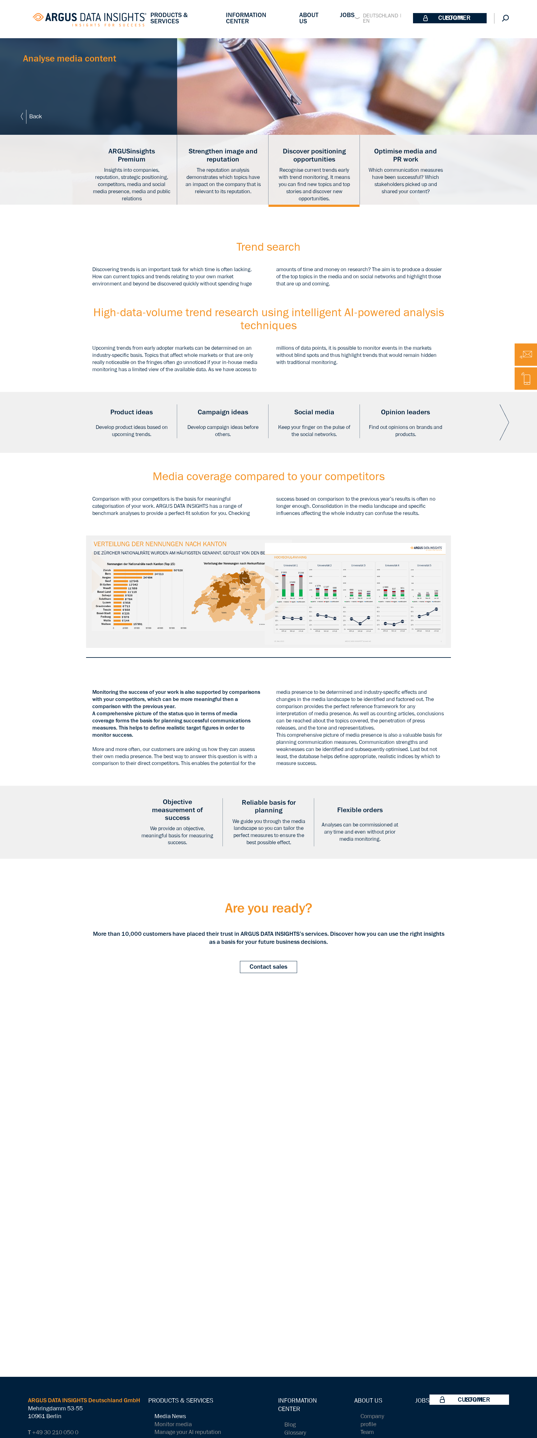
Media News (170, 1416)
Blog (290, 1425)
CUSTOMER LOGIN (454, 18)
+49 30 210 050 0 (53, 1432)
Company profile (372, 1420)
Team (367, 1432)
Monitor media (173, 1424)
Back (35, 117)
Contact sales (268, 967)
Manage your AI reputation (187, 1432)
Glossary (295, 1433)
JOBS (347, 15)
